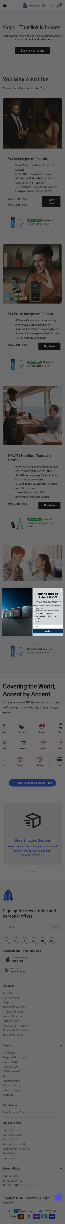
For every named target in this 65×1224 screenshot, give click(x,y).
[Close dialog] (61, 590)
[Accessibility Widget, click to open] (58, 1197)
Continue (48, 631)
